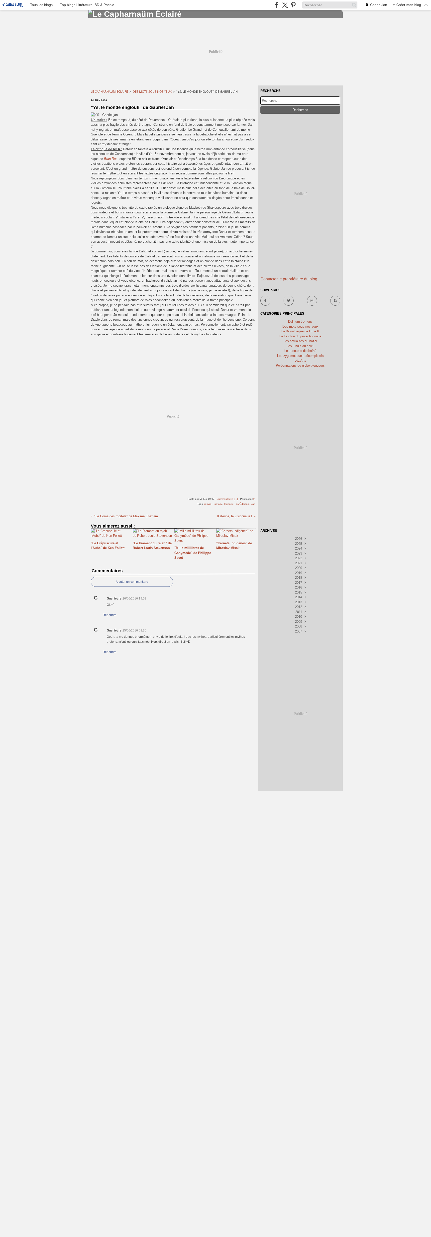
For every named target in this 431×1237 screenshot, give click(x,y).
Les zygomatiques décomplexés (300, 356)
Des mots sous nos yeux (152, 91)
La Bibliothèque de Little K (300, 331)
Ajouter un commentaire (132, 582)
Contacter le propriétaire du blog (288, 279)
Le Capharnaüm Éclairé (109, 91)
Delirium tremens (300, 321)
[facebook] (277, 5)
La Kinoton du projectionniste (300, 336)
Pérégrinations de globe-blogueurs (300, 365)
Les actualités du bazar (300, 341)
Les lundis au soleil (300, 346)
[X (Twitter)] (285, 5)
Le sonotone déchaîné (300, 351)
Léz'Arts (300, 360)
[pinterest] (293, 5)
